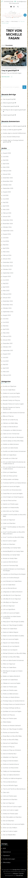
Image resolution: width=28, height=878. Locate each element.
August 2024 (7, 234)
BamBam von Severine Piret (11, 397)
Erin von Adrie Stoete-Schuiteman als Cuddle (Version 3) (14, 462)
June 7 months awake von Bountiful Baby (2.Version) (14, 532)
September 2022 (8, 311)
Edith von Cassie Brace (9, 455)
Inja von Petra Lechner (10, 500)
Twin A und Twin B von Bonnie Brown (14, 789)
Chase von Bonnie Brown (10, 426)
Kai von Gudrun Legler (10, 541)
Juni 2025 (6, 199)
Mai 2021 (5, 364)
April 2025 (6, 206)
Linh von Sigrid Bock (9, 609)
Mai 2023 (5, 283)
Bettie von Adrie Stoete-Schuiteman (14, 412)
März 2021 (6, 371)
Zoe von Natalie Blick (9, 834)
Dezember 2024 (8, 220)
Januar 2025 (6, 216)
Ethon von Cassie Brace (10, 472)
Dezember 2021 (7, 343)
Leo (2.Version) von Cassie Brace (12, 581)
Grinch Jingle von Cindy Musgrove (13, 497)
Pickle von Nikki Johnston (10, 694)
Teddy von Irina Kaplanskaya (11, 771)
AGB (4, 848)
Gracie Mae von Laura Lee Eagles (12, 493)
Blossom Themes (18, 873)
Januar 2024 (7, 259)
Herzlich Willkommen (19, 133)
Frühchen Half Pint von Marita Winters (14, 483)
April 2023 (6, 287)
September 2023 (8, 273)
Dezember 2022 (8, 301)
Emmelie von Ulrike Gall (10, 458)
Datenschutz (7, 852)
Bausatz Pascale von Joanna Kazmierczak (11, 408)
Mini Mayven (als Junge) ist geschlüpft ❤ (14, 110)
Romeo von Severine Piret (11, 732)
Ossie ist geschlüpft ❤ (9, 115)
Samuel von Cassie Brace (10, 743)
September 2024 (8, 230)
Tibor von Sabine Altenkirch (11, 775)
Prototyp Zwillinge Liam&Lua (11, 708)
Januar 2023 (7, 297)
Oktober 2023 (7, 269)
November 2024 (8, 223)
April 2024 (6, 248)
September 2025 (8, 188)
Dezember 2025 (8, 177)
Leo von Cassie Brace (9, 584)
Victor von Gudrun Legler (10, 810)
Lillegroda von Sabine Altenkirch (12, 592)
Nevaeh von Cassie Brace (10, 679)
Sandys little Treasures (19, 869)
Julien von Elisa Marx (9, 523)
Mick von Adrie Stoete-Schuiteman (13, 660)
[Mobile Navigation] (25, 15)
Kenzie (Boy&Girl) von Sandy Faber (13, 551)
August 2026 (7, 153)
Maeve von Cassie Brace (10, 628)
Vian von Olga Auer (9, 803)
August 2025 (7, 192)
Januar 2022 (7, 340)
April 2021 (6, 368)
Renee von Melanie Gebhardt (12, 725)
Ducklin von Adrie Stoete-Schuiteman (14, 451)
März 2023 (6, 290)
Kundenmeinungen (9, 859)
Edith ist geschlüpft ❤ (19, 126)
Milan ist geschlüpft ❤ (9, 103)
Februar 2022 (7, 336)
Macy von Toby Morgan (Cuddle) (13, 625)
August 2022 (7, 315)
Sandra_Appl (7, 126)
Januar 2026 (6, 174)
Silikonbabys (6, 862)
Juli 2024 (5, 237)
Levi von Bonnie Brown (10, 588)
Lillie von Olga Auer (9, 606)
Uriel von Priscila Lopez (10, 796)
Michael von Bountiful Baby (11, 657)
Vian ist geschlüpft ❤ (9, 99)
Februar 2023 (7, 294)
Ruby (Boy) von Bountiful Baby (12, 736)
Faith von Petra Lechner (10, 476)
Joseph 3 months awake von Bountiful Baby (14, 515)
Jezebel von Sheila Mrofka (11, 507)
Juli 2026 (5, 156)
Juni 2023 (6, 280)
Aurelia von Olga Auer (9, 386)
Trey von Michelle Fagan (8, 68)
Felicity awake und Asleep (10, 479)
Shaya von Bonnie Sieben (10, 761)
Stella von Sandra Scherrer (11, 764)
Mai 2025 (5, 202)
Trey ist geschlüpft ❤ (10, 70)
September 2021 (8, 350)
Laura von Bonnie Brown (10, 562)
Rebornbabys (7, 722)
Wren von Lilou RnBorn (10, 827)
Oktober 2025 (7, 185)
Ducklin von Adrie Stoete (10, 448)
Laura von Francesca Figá (10, 565)
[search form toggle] (18, 6)
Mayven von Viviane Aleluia (11, 643)
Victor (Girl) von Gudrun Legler (12, 806)
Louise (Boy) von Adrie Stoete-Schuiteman (12, 617)
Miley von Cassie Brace (9, 667)
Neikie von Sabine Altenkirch (11, 676)
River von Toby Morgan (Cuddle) (12, 729)
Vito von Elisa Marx (8, 820)
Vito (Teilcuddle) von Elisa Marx (12, 817)
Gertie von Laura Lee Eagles (11, 486)
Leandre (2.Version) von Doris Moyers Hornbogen (14, 569)
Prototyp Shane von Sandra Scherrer (14, 704)
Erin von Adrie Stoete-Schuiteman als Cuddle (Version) (14, 467)
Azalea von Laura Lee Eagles (11, 393)
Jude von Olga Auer (9, 520)
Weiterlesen (5, 76)
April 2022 (6, 329)
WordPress (19, 875)
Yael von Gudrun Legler (10, 831)
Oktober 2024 (7, 227)
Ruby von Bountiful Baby (10, 739)
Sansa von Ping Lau (9, 746)
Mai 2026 (5, 160)
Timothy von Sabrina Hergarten (12, 778)
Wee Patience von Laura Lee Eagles (13, 824)
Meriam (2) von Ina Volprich (11, 646)
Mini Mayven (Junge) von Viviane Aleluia (12, 671)
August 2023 (7, 276)
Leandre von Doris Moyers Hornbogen (14, 574)
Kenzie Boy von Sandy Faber (11, 555)
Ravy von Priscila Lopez (10, 718)
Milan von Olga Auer (9, 664)
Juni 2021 (6, 361)
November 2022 (8, 304)
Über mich (6, 792)
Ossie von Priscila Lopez (10, 686)
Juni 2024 (6, 241)
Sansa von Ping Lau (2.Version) (12, 750)
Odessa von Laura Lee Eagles (11, 683)
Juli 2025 (5, 195)
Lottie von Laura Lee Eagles (11, 613)
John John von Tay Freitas (11, 511)
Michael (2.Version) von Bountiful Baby (14, 653)
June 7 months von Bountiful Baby (13, 537)
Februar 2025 (7, 213)
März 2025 (6, 209)
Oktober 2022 (7, 308)
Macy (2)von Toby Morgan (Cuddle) (13, 621)
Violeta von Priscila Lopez (10, 813)
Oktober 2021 (7, 347)
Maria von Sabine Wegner (10, 632)
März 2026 (6, 167)
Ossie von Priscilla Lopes (10, 690)
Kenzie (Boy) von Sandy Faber (12, 548)
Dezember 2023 (8, 262)
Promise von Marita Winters (11, 697)
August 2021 (7, 354)
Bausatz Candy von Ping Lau (11, 400)
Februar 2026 (7, 170)
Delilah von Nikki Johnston (11, 444)
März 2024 (6, 251)
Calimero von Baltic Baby (10, 423)
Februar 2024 (7, 255)
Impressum (6, 855)
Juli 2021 (5, 357)
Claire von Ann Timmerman (11, 433)
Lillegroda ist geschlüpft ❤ (11, 106)
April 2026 (6, 163)
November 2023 (8, 266)
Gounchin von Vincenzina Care (12, 490)
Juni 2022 (6, 322)
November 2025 (8, 181)
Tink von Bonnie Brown (10, 782)
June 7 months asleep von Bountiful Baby (14, 527)
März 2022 (6, 333)
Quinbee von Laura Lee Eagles (12, 711)
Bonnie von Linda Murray (10, 419)
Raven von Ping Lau (9, 715)
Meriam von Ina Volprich (10, 650)
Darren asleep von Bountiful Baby (13, 441)
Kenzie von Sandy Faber (10, 558)
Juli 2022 (5, 318)
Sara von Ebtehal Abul (9, 753)
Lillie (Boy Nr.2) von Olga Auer (12, 595)
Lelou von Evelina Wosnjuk (11, 577)
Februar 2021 (7, 375)
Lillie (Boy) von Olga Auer (10, 602)
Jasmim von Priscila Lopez (10, 504)
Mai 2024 (5, 244)
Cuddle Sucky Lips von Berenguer (13, 437)
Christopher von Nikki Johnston (12, 430)
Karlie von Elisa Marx (9, 544)
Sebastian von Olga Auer (10, 757)
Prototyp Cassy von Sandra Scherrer (13, 701)
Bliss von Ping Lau (8, 416)
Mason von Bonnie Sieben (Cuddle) (13, 635)
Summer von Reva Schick (10, 767)
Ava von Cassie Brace (9, 390)
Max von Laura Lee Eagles (10, 639)
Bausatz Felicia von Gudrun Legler (13, 404)
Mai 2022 (5, 326)
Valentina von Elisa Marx (10, 799)
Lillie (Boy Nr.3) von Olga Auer (12, 599)
